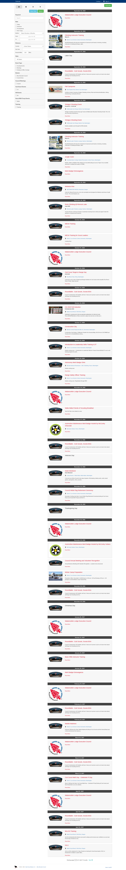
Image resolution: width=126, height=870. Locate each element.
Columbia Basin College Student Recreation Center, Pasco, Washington (83, 160)
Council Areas (20, 78)
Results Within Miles (23, 52)
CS (17, 89)
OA (17, 95)
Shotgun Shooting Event (73, 104)
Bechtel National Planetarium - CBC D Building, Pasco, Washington (82, 365)
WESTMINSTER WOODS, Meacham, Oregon (77, 189)
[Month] (26, 6)
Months (17, 33)
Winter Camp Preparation (73, 572)
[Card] (19, 6)
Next (90, 860)
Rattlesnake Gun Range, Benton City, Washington (78, 109)
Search (41, 11)
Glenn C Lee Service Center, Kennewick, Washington (79, 39)
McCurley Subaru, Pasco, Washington (76, 428)
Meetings (19, 68)
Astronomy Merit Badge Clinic (75, 362)
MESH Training (70, 224)
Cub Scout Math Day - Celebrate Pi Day (78, 777)
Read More (67, 18)
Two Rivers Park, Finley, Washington (75, 277)
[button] (107, 1)
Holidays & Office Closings (23, 70)
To (16, 39)
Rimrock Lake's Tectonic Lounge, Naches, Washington (79, 141)
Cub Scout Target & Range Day (75, 272)
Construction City (71, 326)
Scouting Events (21, 66)
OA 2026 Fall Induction (73, 307)
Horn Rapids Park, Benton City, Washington (77, 89)
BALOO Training (70, 831)
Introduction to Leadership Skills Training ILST (80, 344)
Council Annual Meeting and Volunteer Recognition (82, 561)
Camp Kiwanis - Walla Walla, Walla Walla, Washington (79, 475)
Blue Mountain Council (22, 75)
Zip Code (17, 49)
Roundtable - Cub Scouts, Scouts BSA (78, 71)
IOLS (66, 845)
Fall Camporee (70, 86)
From (16, 36)
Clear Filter (33, 11)
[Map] (40, 6)
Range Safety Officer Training (75, 375)
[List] (33, 6)
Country (17, 46)
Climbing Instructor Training (74, 35)
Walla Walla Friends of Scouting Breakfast (79, 408)
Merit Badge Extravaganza (74, 171)
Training (19, 107)
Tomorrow (19, 26)
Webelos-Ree (69, 186)
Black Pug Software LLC (30, 866)
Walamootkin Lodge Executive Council (78, 15)
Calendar (17, 1)
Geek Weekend (70, 471)
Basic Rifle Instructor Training (75, 657)
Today (18, 24)
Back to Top (108, 867)
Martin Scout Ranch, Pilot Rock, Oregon (76, 311)
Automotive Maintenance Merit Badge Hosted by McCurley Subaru (87, 544)
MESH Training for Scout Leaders (76, 235)
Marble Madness (70, 723)
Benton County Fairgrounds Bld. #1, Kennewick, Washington (81, 329)
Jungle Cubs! (69, 157)
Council (19, 83)
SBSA (18, 101)
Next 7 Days (20, 30)
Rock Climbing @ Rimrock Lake (76, 204)
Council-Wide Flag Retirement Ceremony (79, 490)
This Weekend (20, 28)
